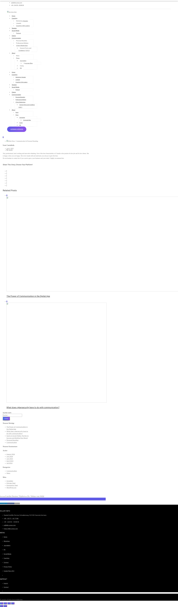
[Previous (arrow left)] (1, 606)
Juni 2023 (9, 459)
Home (13, 16)
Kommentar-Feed (12, 485)
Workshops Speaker (22, 21)
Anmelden (9, 481)
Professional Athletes (22, 43)
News (17, 55)
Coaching (14, 18)
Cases (22, 66)
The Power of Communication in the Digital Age (28, 296)
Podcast (18, 33)
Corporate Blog (28, 63)
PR (21, 68)
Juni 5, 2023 (10, 148)
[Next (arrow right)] (5, 606)
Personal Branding (21, 40)
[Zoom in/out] (12, 603)
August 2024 (10, 454)
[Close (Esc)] (1, 603)
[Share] (5, 603)
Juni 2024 (9, 456)
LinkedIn (18, 23)
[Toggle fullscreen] (9, 603)
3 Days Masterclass (22, 45)
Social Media (15, 30)
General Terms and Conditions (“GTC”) (25, 49)
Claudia (10, 150)
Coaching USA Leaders (23, 25)
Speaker (14, 28)
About (13, 53)
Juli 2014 (9, 463)
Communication (16, 38)
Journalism (23, 60)
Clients (14, 35)
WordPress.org (11, 487)
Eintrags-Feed (10, 483)
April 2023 (9, 461)
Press (17, 58)
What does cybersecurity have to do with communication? (32, 407)
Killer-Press (20, 599)
